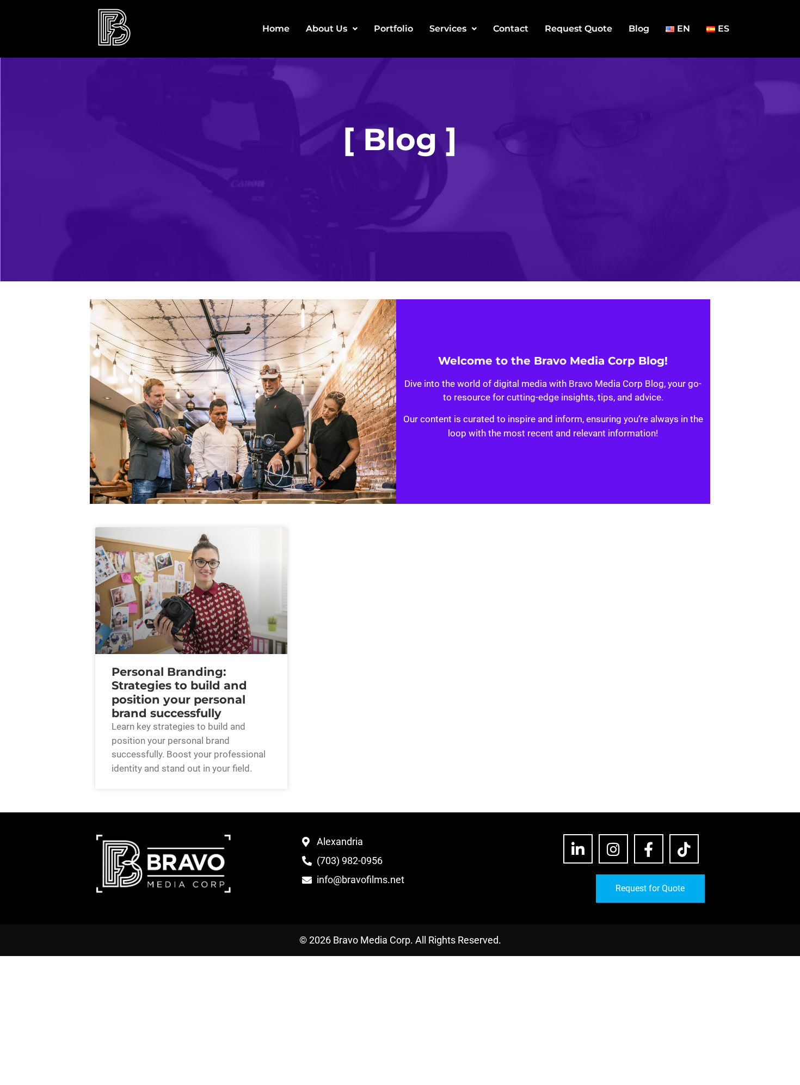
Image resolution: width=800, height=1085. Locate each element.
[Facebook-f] (648, 849)
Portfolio (393, 28)
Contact (510, 28)
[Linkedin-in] (578, 849)
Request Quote (578, 28)
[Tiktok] (684, 849)
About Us (326, 28)
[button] (332, 28)
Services (447, 28)
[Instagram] (613, 849)
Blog (639, 28)
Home (276, 28)
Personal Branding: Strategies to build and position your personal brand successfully (179, 692)
